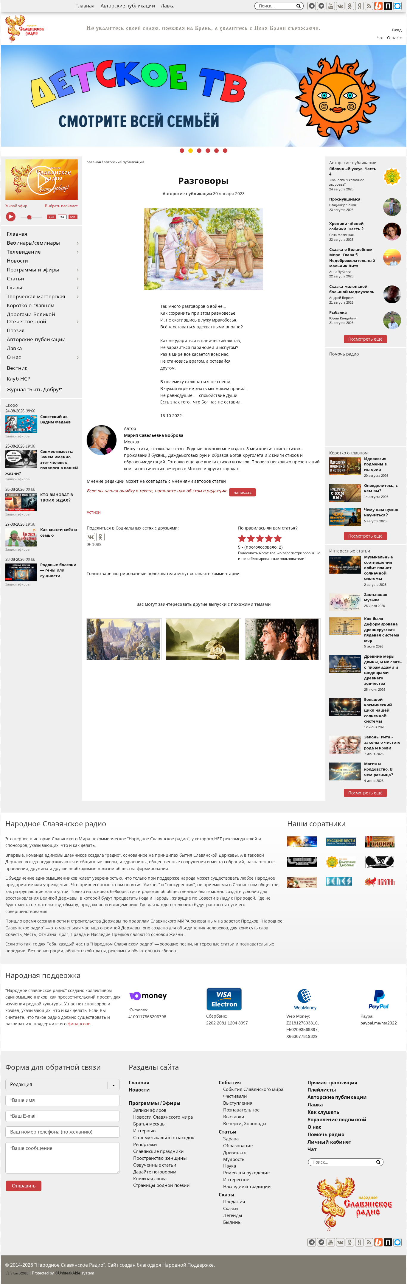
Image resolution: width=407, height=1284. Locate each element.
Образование (238, 1145)
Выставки (233, 1116)
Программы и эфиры (33, 270)
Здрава (231, 1138)
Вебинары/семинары (33, 243)
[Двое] (203, 639)
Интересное (236, 1179)
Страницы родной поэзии (161, 1185)
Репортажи (145, 1144)
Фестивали (235, 1096)
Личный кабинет (329, 1142)
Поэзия (15, 330)
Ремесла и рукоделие (246, 1172)
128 (51, 216)
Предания (234, 1201)
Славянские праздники (158, 1151)
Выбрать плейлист (61, 206)
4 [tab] (208, 150)
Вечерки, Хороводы (244, 1123)
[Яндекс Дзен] (359, 6)
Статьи (15, 279)
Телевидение (24, 252)
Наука (229, 1166)
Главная (84, 5)
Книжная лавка (150, 1178)
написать (242, 492)
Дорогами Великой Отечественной (31, 318)
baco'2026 (20, 1273)
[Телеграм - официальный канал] (311, 6)
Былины (232, 1222)
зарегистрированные (301, 553)
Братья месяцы (149, 1124)
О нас (14, 357)
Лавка (168, 5)
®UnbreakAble (67, 1273)
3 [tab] (199, 150)
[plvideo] (388, 6)
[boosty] (378, 6)
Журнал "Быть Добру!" (34, 389)
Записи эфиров (150, 1110)
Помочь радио (344, 354)
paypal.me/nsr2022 (379, 1023)
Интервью (144, 1130)
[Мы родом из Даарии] (124, 639)
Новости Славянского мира (163, 1117)
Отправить (23, 1185)
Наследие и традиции (247, 1186)
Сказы (14, 288)
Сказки (230, 1208)
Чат (380, 37)
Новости (17, 261)
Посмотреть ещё (365, 339)
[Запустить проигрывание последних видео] (41, 179)
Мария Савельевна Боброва (153, 435)
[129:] (203, 96)
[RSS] (369, 6)
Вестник (17, 368)
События (230, 1082)
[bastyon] (397, 6)
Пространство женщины (160, 1158)
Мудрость (234, 1159)
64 (62, 216)
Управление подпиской (336, 1119)
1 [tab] (182, 150)
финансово (79, 1023)
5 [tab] (216, 150)
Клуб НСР (18, 379)
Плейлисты (321, 1089)
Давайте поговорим (154, 1172)
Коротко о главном (31, 305)
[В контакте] (340, 6)
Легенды (232, 1215)
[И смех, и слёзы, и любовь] (283, 639)
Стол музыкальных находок (163, 1137)
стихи (95, 512)
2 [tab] (190, 150)
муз (72, 216)
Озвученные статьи (154, 1165)
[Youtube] (331, 6)
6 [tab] (225, 150)
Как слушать (323, 1112)
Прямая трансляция (332, 1082)
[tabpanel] (203, 96)
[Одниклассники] (350, 6)
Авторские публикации (128, 5)
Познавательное (241, 1110)
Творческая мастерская (36, 296)
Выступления (237, 1103)
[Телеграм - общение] (321, 6)
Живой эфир (16, 206)
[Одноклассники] (100, 537)
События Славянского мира (253, 1089)
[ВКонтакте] (91, 537)
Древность (234, 1152)
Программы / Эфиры (155, 1103)
